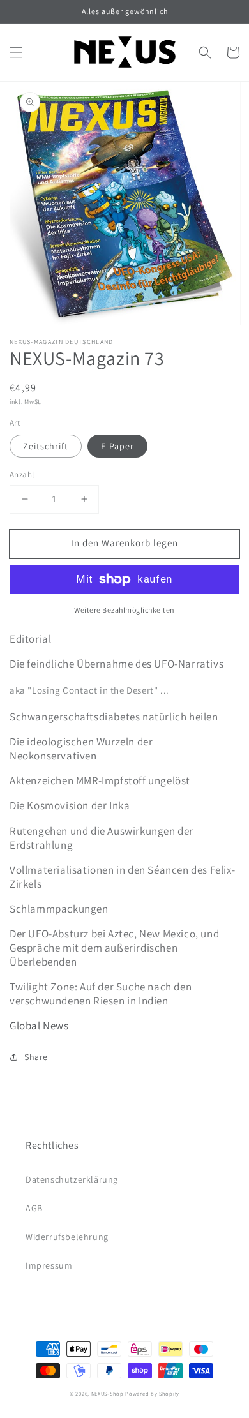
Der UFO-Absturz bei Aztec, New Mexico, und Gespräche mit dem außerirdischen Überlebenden (114, 948)
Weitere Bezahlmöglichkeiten (124, 610)
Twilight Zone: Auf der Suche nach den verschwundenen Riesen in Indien (101, 994)
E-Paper (117, 446)
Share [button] (36, 1057)
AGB (34, 1208)
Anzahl (22, 474)
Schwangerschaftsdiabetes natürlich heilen (114, 717)
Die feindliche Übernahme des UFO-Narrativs (116, 664)
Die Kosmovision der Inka (70, 805)
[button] (16, 52)
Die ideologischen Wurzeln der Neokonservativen (81, 749)
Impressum (49, 1265)
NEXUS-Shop (107, 1393)
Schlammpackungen (59, 909)
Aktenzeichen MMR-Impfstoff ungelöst (100, 780)
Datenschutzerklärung (72, 1179)
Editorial (30, 639)
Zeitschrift (45, 446)
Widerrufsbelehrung (67, 1237)
